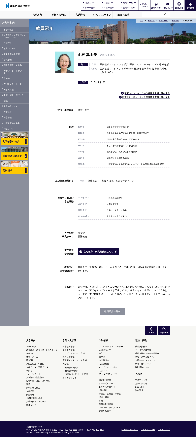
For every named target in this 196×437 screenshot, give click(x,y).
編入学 (102, 353)
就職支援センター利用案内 (147, 353)
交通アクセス (156, 8)
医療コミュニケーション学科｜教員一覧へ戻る (147, 93)
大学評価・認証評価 (35, 377)
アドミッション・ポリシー (111, 346)
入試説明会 (104, 364)
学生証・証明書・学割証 (110, 394)
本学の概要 (163, 21)
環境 (6, 101)
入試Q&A (103, 370)
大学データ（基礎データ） (14, 72)
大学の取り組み (11, 106)
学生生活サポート (107, 383)
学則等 (7, 78)
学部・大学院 (59, 14)
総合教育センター (71, 378)
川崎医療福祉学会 (12, 123)
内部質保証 (9, 89)
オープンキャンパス (108, 367)
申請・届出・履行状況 (14, 95)
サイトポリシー (148, 429)
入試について (105, 350)
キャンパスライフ (102, 14)
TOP (141, 21)
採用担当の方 (129, 8)
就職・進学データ (143, 364)
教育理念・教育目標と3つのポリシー (14, 36)
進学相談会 (104, 360)
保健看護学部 (69, 350)
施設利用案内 (105, 380)
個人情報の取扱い (130, 429)
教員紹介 (175, 21)
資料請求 (190, 8)
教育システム (10, 48)
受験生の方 (90, 2)
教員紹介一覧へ (112, 311)
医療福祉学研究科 (71, 368)
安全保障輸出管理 (12, 54)
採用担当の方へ (142, 367)
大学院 (66, 364)
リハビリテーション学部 (74, 353)
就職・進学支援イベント (146, 357)
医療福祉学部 (69, 346)
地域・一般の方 (130, 2)
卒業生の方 (109, 8)
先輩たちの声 (105, 411)
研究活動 (8, 60)
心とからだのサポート (109, 387)
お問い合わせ (168, 8)
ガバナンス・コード (13, 84)
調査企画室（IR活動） (14, 65)
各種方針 (8, 43)
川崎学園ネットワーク (36, 401)
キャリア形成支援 (143, 350)
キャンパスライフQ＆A (109, 407)
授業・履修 (104, 397)
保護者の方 (109, 2)
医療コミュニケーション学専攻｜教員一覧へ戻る (146, 97)
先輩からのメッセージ (145, 360)
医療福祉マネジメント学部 (75, 360)
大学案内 (37, 14)
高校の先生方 (145, 5)
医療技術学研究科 (71, 371)
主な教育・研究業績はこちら (98, 251)
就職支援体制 (141, 346)
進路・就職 (123, 14)
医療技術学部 (69, 357)
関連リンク (9, 129)
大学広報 (8, 112)
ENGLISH (179, 8)
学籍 (101, 400)
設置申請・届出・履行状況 (38, 381)
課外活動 (103, 390)
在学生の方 (90, 8)
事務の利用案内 (106, 404)
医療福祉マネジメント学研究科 (77, 374)
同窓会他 (8, 117)
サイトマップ (164, 429)
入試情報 (80, 14)
